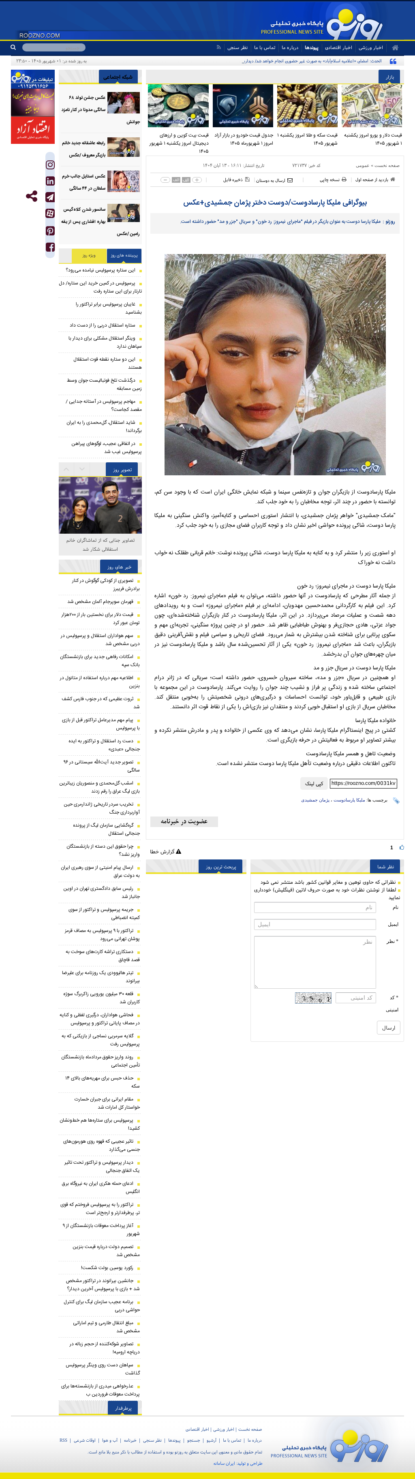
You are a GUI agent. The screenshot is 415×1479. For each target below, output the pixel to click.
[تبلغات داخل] (33, 79)
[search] (16, 47)
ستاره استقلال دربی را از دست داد (102, 325)
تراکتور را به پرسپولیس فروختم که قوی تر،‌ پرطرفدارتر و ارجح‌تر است (100, 1209)
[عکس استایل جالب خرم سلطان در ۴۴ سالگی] (123, 181)
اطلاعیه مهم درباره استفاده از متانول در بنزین (100, 682)
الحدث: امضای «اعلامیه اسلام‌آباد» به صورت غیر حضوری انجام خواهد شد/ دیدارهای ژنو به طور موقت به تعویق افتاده (282, 61)
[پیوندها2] (33, 102)
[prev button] (82, 469)
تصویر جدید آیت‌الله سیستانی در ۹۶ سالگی (102, 766)
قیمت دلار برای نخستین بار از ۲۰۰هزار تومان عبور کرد (101, 619)
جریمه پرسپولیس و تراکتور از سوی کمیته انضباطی (104, 914)
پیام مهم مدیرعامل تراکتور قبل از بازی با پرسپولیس (101, 724)
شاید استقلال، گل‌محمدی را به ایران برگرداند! (104, 427)
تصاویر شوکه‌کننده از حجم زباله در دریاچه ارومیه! (105, 1348)
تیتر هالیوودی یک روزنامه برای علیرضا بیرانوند (101, 977)
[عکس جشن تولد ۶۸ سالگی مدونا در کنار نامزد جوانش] (123, 102)
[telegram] (50, 197)
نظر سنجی (237, 47)
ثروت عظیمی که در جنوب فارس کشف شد (101, 703)
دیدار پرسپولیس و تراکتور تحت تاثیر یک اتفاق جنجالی (102, 1166)
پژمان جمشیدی (315, 799)
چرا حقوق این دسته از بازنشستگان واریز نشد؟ (103, 850)
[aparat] (50, 213)
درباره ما (290, 47)
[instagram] (50, 167)
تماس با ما (264, 47)
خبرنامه (130, 1440)
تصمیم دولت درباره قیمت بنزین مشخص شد (106, 1251)
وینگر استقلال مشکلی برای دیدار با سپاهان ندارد (105, 342)
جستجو (193, 1440)
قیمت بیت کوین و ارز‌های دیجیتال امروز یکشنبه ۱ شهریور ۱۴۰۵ (179, 143)
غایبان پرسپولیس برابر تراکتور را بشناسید (109, 308)
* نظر (392, 941)
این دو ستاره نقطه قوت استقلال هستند (107, 363)
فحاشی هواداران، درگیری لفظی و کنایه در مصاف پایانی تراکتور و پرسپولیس (100, 1019)
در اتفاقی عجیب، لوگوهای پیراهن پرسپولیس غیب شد (106, 448)
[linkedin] (50, 183)
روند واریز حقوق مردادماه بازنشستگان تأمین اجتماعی (100, 1061)
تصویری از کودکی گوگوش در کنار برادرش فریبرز (106, 585)
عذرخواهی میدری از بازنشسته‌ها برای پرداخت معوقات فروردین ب (100, 1390)
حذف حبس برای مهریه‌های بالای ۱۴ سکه (102, 1082)
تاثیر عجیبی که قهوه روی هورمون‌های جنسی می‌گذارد (101, 1145)
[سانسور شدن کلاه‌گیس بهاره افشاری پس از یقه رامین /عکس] (123, 214)
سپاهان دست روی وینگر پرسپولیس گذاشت (103, 1369)
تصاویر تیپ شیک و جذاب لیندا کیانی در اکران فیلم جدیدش (100, 544)
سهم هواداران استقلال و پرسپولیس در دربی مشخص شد (100, 640)
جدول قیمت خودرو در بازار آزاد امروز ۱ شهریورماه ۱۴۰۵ (243, 139)
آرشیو (211, 1440)
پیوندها (312, 47)
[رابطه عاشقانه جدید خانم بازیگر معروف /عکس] (123, 148)
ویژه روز (89, 255)
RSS (63, 1440)
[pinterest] (50, 233)
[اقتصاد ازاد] (33, 130)
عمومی (363, 165)
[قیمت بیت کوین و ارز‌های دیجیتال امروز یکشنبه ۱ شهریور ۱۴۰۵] (178, 105)
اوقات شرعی (85, 1440)
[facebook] (50, 249)
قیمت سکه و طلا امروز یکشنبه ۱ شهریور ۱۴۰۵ (307, 139)
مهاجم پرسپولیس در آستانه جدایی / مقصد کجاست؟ (104, 406)
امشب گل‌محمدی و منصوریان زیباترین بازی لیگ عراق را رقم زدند (99, 787)
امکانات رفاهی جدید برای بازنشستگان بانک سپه (100, 661)
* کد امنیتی (392, 1004)
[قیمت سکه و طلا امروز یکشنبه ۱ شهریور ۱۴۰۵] (307, 105)
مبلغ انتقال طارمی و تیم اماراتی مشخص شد (106, 1327)
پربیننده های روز (124, 255)
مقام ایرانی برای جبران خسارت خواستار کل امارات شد (107, 1103)
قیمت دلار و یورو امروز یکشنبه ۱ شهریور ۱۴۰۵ (373, 139)
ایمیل (393, 924)
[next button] (66, 469)
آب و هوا (110, 1440)
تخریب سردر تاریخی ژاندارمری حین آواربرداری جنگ (102, 808)
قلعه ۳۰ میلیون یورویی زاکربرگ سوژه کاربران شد (101, 998)
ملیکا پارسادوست (349, 799)
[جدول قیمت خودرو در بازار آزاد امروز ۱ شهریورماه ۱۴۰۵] (243, 105)
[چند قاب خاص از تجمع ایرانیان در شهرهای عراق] (100, 506)
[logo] (333, 1444)
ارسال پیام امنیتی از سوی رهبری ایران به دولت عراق (100, 871)
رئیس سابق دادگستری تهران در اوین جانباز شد (101, 893)
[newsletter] (184, 821)
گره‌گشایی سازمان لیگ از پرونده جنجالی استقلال (106, 829)
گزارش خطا (163, 851)
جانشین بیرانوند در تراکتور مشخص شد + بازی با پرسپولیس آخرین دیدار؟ (103, 1285)
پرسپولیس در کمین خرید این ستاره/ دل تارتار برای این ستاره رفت (100, 287)
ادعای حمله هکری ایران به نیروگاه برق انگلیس (101, 1188)
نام (395, 907)
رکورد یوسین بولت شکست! (107, 1268)
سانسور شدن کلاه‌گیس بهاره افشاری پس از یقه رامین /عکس (100, 222)
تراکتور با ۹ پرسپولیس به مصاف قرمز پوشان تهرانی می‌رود (102, 935)
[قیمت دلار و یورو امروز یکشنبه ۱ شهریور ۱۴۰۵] (372, 105)
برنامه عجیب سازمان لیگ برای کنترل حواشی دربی (102, 1306)
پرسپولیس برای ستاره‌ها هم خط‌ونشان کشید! (100, 1124)
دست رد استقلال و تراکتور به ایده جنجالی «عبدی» (104, 745)
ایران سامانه (224, 1463)
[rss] (218, 47)
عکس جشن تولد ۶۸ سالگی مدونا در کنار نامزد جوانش (101, 110)
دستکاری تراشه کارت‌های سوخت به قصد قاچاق (103, 956)
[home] (392, 48)
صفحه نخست (387, 165)
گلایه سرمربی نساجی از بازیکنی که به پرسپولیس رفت (101, 1040)
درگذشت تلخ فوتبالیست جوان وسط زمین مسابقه (104, 384)
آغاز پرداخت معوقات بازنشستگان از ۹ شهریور (101, 1230)
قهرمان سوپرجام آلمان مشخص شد (100, 602)
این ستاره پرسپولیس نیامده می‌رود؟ (100, 270)
